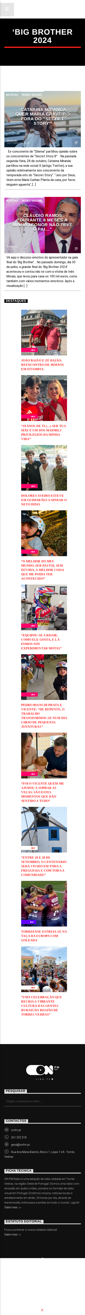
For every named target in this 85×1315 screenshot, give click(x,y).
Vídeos (63, 1277)
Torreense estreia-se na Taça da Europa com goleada (44, 936)
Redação (12, 140)
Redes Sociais (32, 94)
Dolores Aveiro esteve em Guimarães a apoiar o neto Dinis (44, 500)
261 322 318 (18, 1137)
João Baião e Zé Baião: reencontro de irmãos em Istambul (42, 365)
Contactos (19, 1281)
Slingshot (10, 1271)
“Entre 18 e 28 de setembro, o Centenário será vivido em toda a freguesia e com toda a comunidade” (43, 866)
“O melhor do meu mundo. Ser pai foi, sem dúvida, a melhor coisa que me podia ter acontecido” (42, 570)
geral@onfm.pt (20, 1144)
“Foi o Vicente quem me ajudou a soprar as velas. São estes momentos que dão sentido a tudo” (42, 792)
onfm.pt (16, 1130)
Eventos (40, 1277)
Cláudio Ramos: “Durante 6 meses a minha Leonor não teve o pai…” (42, 222)
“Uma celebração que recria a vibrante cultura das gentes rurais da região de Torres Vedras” (41, 1005)
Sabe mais (11, 1207)
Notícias (12, 94)
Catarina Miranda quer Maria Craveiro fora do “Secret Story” (42, 116)
